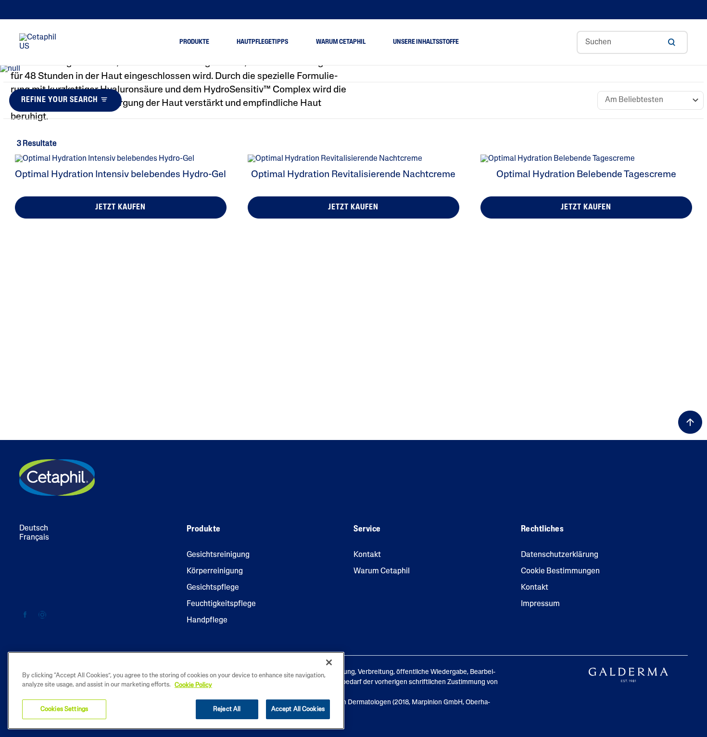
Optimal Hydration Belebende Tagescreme (586, 175)
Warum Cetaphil (382, 571)
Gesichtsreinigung (218, 555)
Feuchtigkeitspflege (221, 604)
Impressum (540, 604)
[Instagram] (42, 615)
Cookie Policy (193, 685)
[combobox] (632, 42)
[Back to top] (690, 422)
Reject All (226, 709)
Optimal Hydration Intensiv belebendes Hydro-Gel (120, 175)
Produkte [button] (194, 42)
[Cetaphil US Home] (40, 42)
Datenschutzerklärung (559, 555)
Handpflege (207, 620)
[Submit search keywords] (671, 42)
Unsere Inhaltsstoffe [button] (426, 42)
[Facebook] (25, 615)
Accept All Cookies (298, 709)
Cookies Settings (64, 709)
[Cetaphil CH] (57, 478)
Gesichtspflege (213, 588)
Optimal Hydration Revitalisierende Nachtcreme (353, 175)
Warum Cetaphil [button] (341, 42)
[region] (176, 690)
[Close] (329, 662)
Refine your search (59, 100)
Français (34, 538)
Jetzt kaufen (120, 207)
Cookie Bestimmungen (560, 571)
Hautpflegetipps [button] (262, 42)
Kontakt (367, 555)
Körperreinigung (215, 571)
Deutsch (33, 528)
